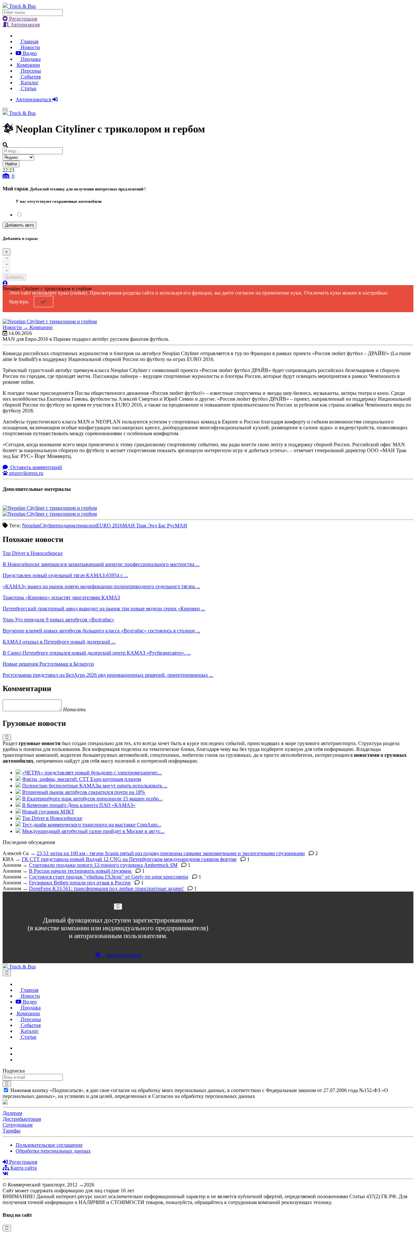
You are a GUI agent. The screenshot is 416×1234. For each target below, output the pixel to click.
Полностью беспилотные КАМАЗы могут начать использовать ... (94, 785)
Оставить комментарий (35, 467)
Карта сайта (23, 1168)
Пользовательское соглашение (49, 1145)
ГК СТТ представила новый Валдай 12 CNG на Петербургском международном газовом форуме (129, 859)
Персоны (30, 71)
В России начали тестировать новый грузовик (80, 871)
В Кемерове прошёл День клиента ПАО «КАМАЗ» (79, 805)
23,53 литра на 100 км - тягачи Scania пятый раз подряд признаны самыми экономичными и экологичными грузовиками (171, 853)
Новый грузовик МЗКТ (48, 811)
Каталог (29, 82)
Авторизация (24, 24)
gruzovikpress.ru (25, 473)
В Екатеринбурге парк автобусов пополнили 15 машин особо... (92, 798)
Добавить (14, 277)
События (30, 76)
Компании (28, 65)
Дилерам (12, 1113)
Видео (29, 53)
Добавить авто (19, 225)
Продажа (30, 59)
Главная (29, 41)
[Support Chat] (18, 1054)
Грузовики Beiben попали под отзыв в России (80, 882)
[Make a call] (18, 1059)
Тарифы (11, 1130)
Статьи (28, 88)
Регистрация (22, 18)
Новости (30, 47)
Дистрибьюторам (22, 1119)
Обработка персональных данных (53, 1151)
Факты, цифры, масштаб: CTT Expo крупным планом (81, 779)
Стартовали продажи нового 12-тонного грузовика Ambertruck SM (103, 865)
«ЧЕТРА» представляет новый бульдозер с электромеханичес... (92, 772)
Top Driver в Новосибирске (52, 818)
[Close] (118, 906)
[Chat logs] (18, 1048)
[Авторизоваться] (5, 283)
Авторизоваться (34, 99)
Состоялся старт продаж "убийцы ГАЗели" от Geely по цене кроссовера (108, 877)
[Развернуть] (7, 737)
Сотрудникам (17, 1125)
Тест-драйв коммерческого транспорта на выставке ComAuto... (91, 824)
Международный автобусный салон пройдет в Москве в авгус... (93, 831)
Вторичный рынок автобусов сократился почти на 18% (83, 792)
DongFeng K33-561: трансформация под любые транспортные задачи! (106, 888)
